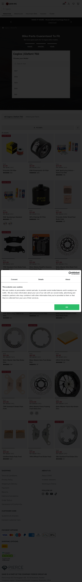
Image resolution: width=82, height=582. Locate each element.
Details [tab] (41, 279)
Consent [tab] (14, 279)
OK (67, 307)
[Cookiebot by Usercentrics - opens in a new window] (70, 273)
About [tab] (67, 279)
